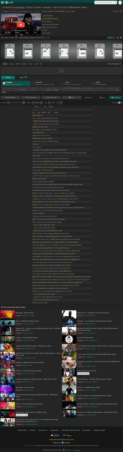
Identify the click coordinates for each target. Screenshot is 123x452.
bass (36, 64)
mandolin (23, 64)
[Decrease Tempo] (2, 37)
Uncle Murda (18, 7)
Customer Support (99, 430)
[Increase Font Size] (23, 103)
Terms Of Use (42, 430)
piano (11, 64)
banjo (30, 64)
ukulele (18, 64)
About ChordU (22, 430)
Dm (55, 102)
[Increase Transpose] (61, 103)
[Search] (115, 2)
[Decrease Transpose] (49, 103)
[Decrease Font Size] (8, 103)
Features (32, 430)
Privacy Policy (54, 430)
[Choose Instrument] (40, 63)
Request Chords (83, 373)
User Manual (86, 430)
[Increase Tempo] (16, 37)
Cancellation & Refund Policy (70, 430)
